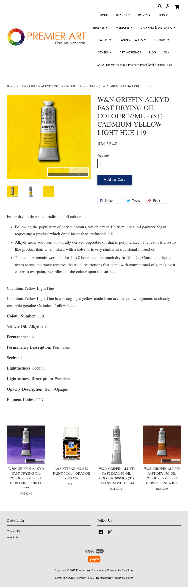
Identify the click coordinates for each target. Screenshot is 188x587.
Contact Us (13, 531)
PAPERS (104, 40)
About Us (12, 537)
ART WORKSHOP (130, 52)
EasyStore (127, 570)
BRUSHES (98, 28)
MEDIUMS (123, 28)
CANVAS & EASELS (131, 40)
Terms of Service (65, 578)
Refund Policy (104, 578)
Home (10, 86)
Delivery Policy (124, 578)
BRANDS (122, 15)
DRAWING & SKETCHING (157, 28)
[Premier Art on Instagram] (110, 534)
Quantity (103, 155)
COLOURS (160, 40)
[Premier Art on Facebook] (100, 534)
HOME (104, 15)
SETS (162, 15)
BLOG (152, 52)
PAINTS (143, 15)
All (165, 52)
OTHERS (103, 52)
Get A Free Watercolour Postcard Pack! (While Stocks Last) (134, 65)
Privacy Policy (85, 578)
